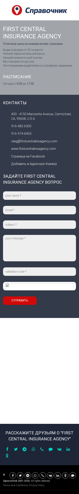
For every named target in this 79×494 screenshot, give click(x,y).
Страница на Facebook (28, 156)
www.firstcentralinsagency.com (33, 149)
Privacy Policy (36, 485)
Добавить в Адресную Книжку (34, 164)
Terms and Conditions (15, 485)
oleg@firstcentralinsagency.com (34, 141)
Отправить (20, 300)
